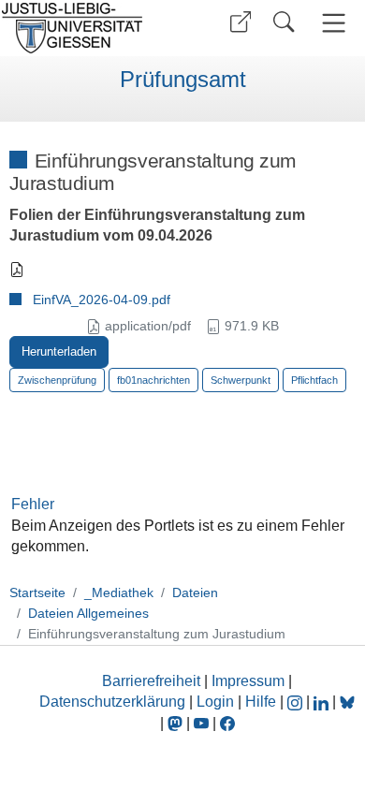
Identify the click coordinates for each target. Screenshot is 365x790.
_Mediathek (118, 592)
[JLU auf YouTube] (201, 723)
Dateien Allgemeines (88, 613)
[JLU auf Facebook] (227, 723)
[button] (240, 22)
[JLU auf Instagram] (296, 702)
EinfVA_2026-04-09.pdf (101, 299)
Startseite (37, 592)
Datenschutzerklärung (112, 702)
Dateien (195, 592)
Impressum (248, 681)
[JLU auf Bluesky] (347, 702)
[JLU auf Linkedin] (323, 702)
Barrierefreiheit (151, 681)
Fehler (32, 504)
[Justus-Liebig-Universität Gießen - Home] (89, 28)
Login (217, 702)
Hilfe (260, 702)
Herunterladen (59, 351)
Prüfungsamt (183, 79)
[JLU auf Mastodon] (177, 723)
